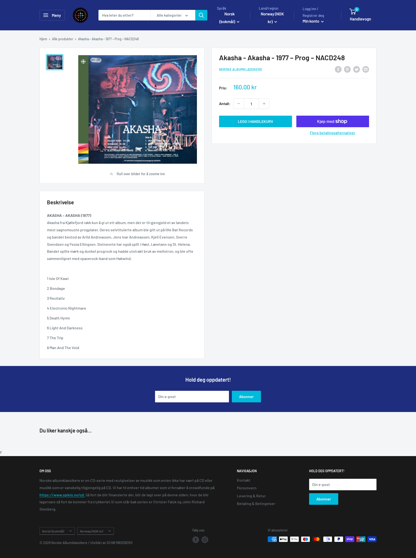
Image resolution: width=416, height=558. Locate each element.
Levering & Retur (251, 495)
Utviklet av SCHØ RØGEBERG (111, 543)
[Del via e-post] (365, 69)
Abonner (246, 396)
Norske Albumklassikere (240, 69)
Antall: (224, 103)
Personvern (247, 487)
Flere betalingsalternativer (332, 132)
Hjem (43, 39)
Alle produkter (62, 39)
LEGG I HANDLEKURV (255, 121)
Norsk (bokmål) (53, 531)
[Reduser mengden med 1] (239, 104)
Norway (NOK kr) (91, 531)
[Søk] (201, 15)
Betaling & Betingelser (256, 503)
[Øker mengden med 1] (264, 104)
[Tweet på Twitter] (356, 69)
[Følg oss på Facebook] (195, 539)
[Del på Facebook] (338, 69)
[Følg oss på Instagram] (205, 539)
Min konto (311, 21)
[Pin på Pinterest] (347, 69)
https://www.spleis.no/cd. (62, 494)
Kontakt (243, 480)
